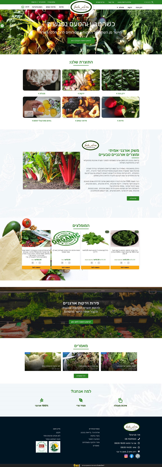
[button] (2, 25)
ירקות (130, 7)
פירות (61, 7)
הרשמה (34, 2)
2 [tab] (80, 270)
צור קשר (106, 2)
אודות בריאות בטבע (119, 2)
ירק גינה (139, 7)
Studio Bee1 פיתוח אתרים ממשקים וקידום (93, 465)
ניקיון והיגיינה (37, 7)
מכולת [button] (121, 7)
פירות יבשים (50, 7)
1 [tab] (82, 270)
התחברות (42, 2)
